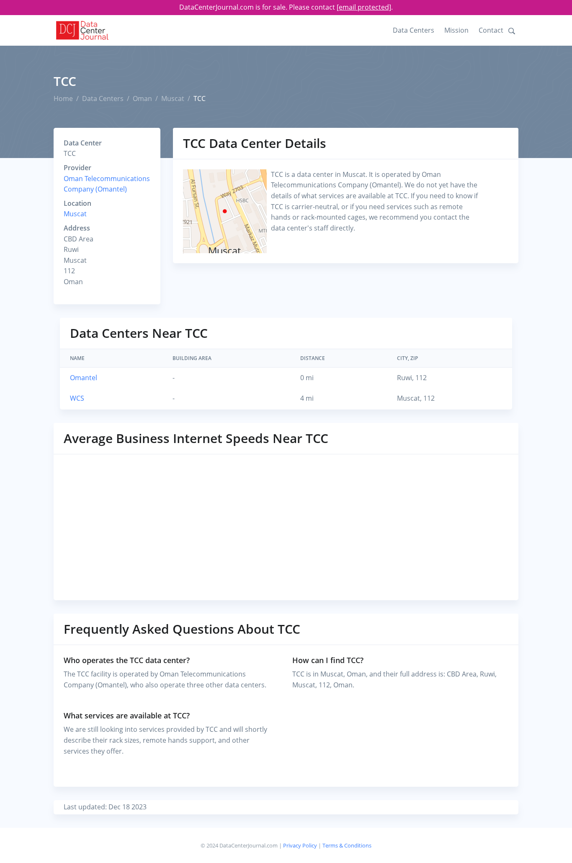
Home (63, 98)
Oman (142, 98)
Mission (456, 30)
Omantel (83, 377)
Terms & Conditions (346, 845)
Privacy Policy (300, 845)
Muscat (172, 98)
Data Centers (413, 30)
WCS (77, 398)
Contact (491, 30)
